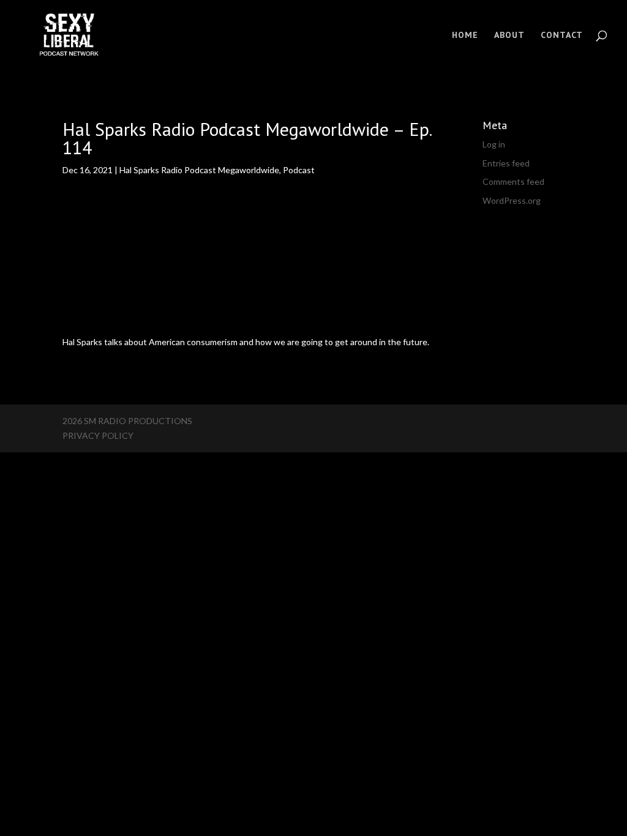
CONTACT (562, 35)
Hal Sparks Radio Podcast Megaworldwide (199, 170)
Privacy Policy (97, 435)
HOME (465, 35)
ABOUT (509, 35)
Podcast (299, 170)
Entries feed (506, 163)
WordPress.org (511, 200)
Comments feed (513, 181)
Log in (493, 144)
